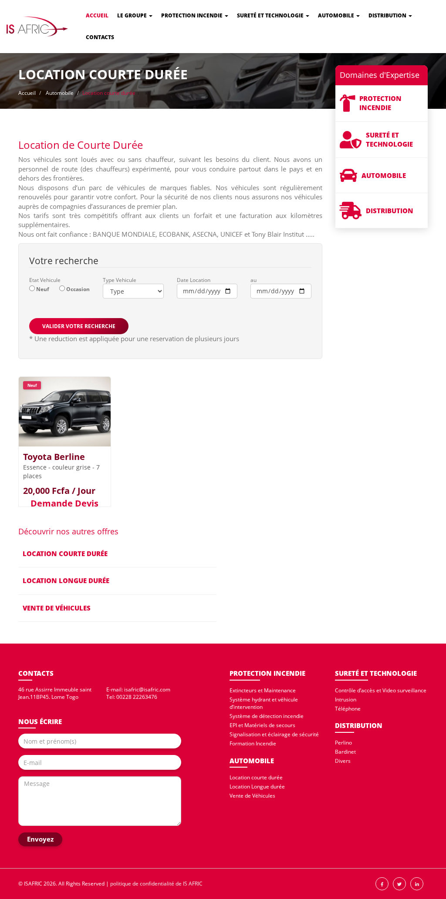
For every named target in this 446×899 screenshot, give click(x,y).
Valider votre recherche (78, 326)
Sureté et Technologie (271, 15)
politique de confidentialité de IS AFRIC (156, 883)
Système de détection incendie (267, 716)
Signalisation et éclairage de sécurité (274, 734)
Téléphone (348, 708)
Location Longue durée (257, 786)
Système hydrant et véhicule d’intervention (264, 703)
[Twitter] (399, 883)
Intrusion (345, 699)
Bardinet (345, 751)
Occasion (78, 289)
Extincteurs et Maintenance (263, 690)
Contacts (100, 37)
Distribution (388, 15)
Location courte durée (256, 777)
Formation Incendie (253, 743)
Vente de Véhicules (252, 795)
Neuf (42, 289)
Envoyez (40, 839)
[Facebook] (382, 883)
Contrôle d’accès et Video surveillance (380, 690)
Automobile (336, 15)
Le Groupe (132, 15)
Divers (343, 761)
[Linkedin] (416, 883)
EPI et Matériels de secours (262, 725)
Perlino (343, 742)
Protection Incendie (192, 15)
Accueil (97, 15)
